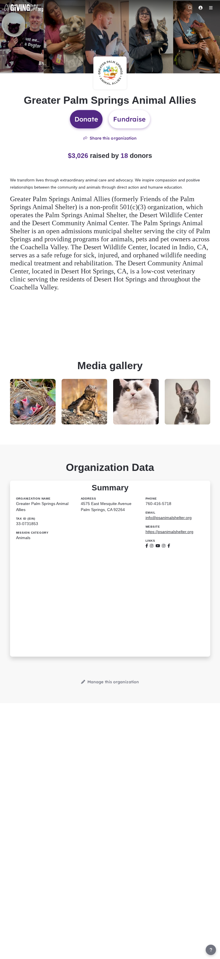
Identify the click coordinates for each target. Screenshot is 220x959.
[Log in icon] (200, 8)
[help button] (211, 950)
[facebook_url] (147, 545)
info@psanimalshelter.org (169, 517)
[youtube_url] (158, 545)
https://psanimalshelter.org (169, 531)
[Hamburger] (211, 8)
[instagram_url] (151, 545)
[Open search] (190, 8)
